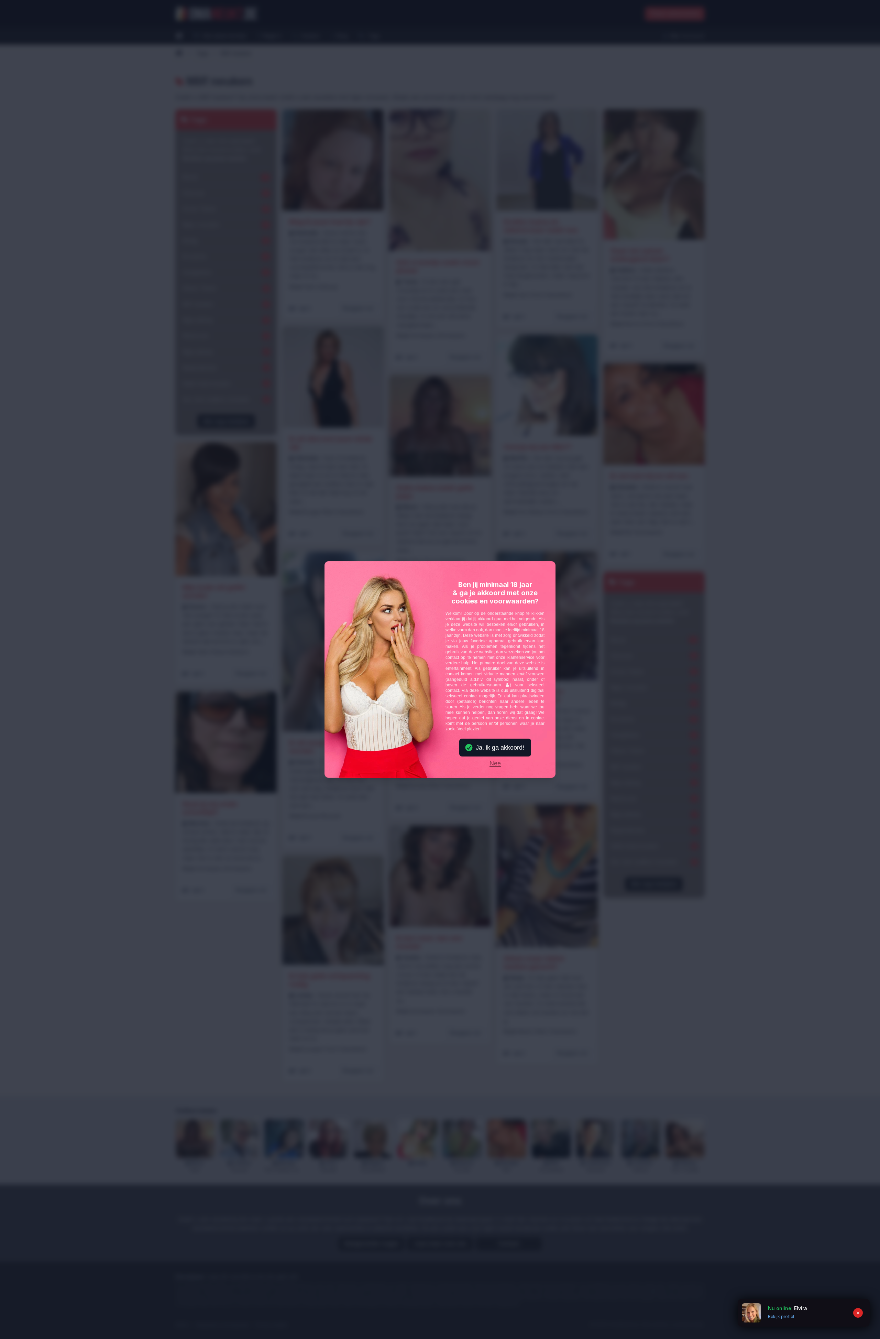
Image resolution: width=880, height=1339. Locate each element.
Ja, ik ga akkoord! (500, 747)
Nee (495, 764)
